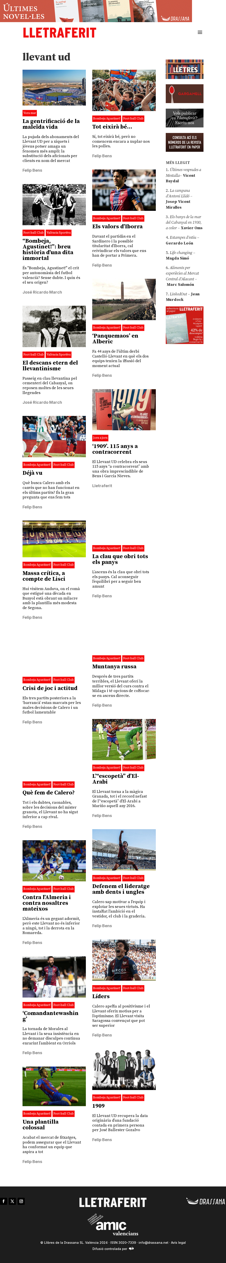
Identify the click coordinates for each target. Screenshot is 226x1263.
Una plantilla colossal (40, 1124)
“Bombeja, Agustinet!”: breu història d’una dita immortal (48, 249)
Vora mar (29, 113)
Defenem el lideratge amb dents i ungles (121, 889)
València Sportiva (59, 233)
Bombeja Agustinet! (106, 119)
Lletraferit (102, 485)
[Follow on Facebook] (3, 1201)
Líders (101, 996)
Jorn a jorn (100, 438)
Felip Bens (32, 170)
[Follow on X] (12, 1201)
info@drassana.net (153, 1242)
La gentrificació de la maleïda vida (51, 124)
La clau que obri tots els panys (120, 559)
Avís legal (178, 1242)
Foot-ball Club (133, 119)
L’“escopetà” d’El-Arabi (115, 779)
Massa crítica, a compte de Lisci (44, 576)
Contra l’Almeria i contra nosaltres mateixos (47, 903)
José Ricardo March (42, 292)
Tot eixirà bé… (112, 127)
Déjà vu (32, 473)
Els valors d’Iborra (117, 226)
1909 (98, 1106)
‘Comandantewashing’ (51, 1016)
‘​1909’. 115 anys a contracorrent (115, 449)
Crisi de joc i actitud (50, 688)
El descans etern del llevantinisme (50, 365)
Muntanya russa (114, 666)
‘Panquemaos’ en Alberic (115, 338)
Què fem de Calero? (49, 792)
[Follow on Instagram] (21, 1201)
